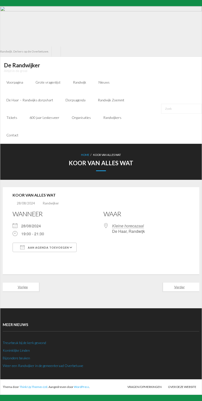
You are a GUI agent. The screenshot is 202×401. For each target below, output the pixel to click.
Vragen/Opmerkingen (144, 387)
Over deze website (182, 387)
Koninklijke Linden (16, 350)
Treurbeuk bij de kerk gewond (24, 343)
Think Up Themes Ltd (33, 387)
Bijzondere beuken (16, 358)
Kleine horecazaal (128, 226)
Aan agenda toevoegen (48, 247)
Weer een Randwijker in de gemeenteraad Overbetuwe (43, 366)
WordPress (81, 387)
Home (85, 154)
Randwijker (51, 203)
